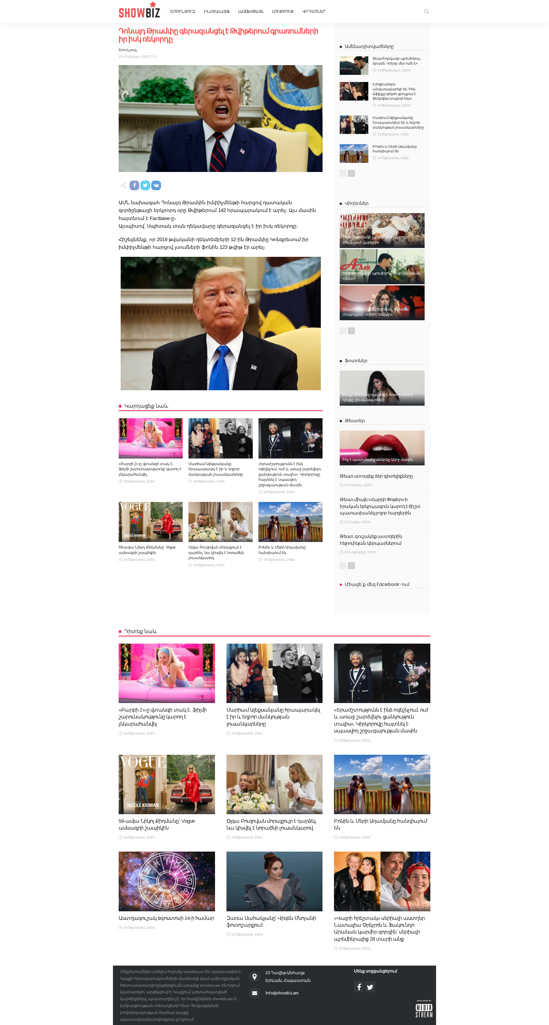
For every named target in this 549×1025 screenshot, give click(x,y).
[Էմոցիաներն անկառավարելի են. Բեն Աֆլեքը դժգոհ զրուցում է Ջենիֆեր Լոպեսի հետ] (354, 91)
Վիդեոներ (314, 11)
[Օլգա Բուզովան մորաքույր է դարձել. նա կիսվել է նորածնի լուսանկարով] (220, 522)
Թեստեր (355, 420)
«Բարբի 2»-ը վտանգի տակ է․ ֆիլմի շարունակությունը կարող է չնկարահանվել (150, 469)
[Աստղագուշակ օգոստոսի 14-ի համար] (167, 881)
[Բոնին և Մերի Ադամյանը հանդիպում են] (290, 522)
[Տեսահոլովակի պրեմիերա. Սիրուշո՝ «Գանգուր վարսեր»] (382, 230)
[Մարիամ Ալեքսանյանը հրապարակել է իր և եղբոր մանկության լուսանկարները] (220, 438)
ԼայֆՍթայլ (251, 11)
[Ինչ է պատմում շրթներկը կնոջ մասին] (382, 448)
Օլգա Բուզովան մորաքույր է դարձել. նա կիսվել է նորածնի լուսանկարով (216, 552)
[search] (426, 11)
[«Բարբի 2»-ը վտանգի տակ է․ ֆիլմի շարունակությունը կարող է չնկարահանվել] (151, 438)
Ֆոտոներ (356, 360)
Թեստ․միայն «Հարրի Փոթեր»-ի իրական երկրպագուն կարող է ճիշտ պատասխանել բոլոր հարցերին (380, 506)
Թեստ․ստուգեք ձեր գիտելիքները (376, 476)
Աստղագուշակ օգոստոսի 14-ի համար (166, 918)
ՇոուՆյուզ (128, 50)
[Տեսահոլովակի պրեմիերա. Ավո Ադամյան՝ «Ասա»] (382, 266)
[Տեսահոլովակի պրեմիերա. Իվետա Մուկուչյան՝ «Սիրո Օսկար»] (382, 302)
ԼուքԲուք (283, 11)
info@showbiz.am (282, 992)
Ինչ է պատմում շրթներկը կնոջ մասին (378, 459)
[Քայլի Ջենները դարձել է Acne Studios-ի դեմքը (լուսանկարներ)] (382, 388)
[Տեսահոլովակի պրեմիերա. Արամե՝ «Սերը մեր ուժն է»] (354, 65)
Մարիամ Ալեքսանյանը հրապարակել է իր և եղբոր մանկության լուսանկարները (215, 469)
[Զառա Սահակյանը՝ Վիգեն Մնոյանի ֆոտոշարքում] (274, 881)
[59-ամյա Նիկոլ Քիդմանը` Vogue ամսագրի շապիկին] (151, 522)
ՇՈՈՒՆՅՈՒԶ (182, 11)
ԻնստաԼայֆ (217, 11)
